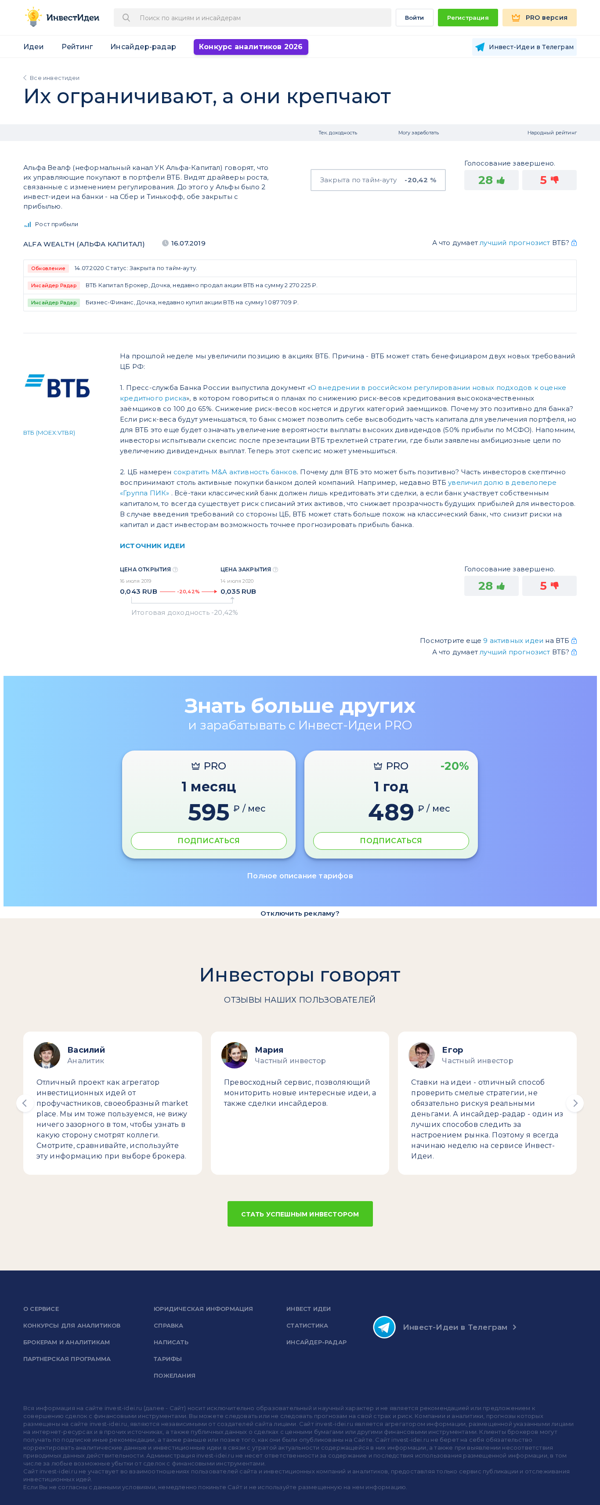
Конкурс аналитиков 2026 (251, 47)
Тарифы (168, 1358)
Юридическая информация (203, 1308)
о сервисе (41, 1308)
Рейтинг (77, 47)
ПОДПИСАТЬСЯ (208, 841)
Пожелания (174, 1375)
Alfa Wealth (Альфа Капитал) (84, 244)
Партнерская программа (67, 1358)
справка (168, 1325)
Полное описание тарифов (300, 876)
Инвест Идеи (308, 1308)
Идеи (33, 47)
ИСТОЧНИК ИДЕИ (152, 545)
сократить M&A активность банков (235, 472)
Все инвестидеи (55, 77)
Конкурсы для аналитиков (72, 1325)
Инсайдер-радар (143, 47)
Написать (171, 1342)
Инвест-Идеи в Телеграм (455, 1327)
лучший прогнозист (515, 242)
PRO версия (546, 18)
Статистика (307, 1325)
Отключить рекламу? (300, 913)
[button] (25, 1103)
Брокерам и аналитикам (66, 1342)
